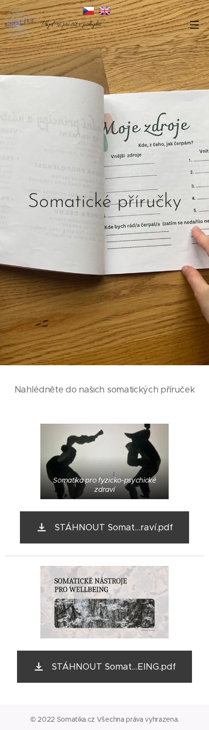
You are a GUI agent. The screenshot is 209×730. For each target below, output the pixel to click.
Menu (194, 24)
